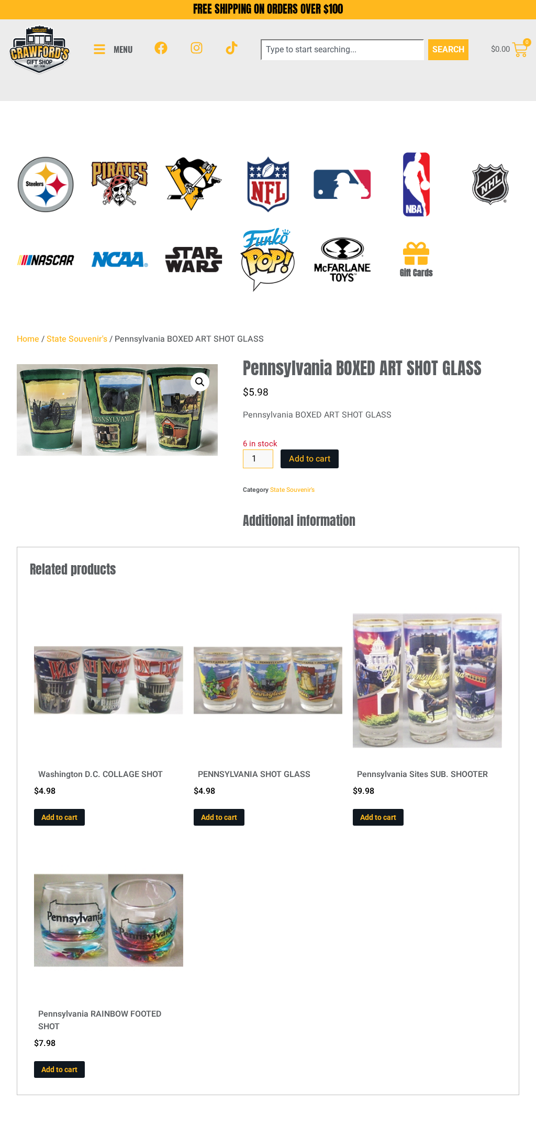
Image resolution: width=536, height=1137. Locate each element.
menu (123, 49)
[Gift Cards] (416, 253)
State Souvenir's (77, 339)
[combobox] (342, 49)
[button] (200, 382)
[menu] (99, 49)
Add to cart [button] (59, 817)
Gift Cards (416, 272)
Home (28, 339)
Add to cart (309, 459)
